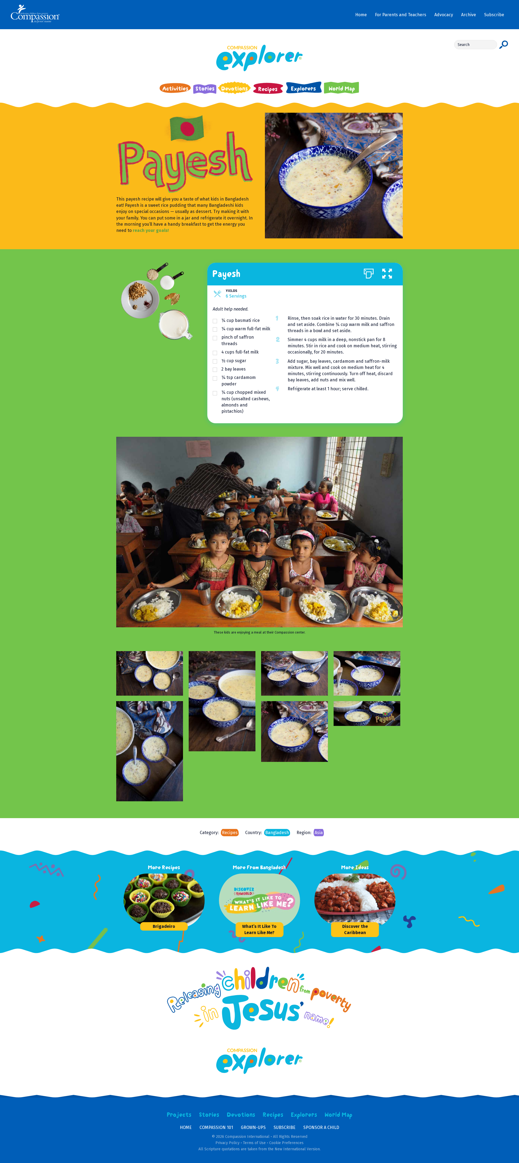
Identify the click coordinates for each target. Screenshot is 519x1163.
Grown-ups (253, 1127)
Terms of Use (254, 1143)
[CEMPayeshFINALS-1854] (149, 751)
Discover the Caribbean (355, 929)
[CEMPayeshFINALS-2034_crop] (294, 731)
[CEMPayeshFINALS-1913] (367, 673)
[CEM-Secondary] (367, 713)
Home (186, 1127)
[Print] (369, 272)
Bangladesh (277, 832)
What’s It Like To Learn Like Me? (259, 929)
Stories (209, 1115)
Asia (319, 832)
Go (503, 44)
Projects (179, 1115)
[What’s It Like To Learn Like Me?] (259, 901)
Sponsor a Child (321, 1127)
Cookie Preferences (286, 1143)
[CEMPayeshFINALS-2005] (294, 673)
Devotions (241, 1115)
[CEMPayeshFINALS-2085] (222, 701)
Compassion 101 (216, 1127)
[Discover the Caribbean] (354, 901)
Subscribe (284, 1127)
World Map (338, 1115)
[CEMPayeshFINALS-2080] (149, 673)
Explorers (304, 1115)
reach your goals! (151, 230)
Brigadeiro (164, 926)
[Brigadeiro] (164, 901)
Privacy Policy (227, 1143)
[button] (387, 272)
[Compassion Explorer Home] (259, 58)
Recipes (230, 832)
